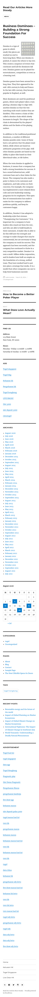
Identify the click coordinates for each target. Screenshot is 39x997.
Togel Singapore (9, 972)
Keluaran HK (8, 967)
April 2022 (9, 547)
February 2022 (11, 553)
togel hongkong (10, 691)
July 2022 (9, 539)
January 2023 (10, 521)
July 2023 (9, 503)
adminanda (10, 277)
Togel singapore (9, 369)
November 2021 (11, 562)
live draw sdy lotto (10, 946)
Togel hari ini (8, 753)
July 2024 (9, 468)
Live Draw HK (8, 978)
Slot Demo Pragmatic (11, 782)
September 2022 (12, 533)
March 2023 (10, 515)
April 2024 (9, 477)
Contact (8, 667)
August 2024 (10, 465)
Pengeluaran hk (9, 387)
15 (29, 606)
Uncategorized (8, 279)
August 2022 (10, 536)
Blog (7, 664)
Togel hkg (7, 375)
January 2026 (10, 454)
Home (5, 962)
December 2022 (11, 524)
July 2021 (8, 574)
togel (7, 641)
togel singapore (9, 759)
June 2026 (9, 439)
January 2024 (10, 486)
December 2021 (11, 559)
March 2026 (10, 448)
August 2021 (10, 571)
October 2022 (10, 530)
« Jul (9, 623)
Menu (6, 16)
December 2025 (11, 457)
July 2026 (9, 436)
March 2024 (10, 480)
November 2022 (11, 527)
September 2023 (12, 498)
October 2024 (10, 459)
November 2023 (11, 492)
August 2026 (10, 433)
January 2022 (10, 556)
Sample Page (10, 670)
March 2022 (10, 550)
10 (5, 606)
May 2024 (9, 474)
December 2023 (11, 489)
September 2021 (11, 568)
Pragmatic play (9, 776)
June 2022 (9, 542)
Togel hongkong (10, 392)
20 (19, 610)
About (7, 661)
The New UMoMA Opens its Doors (19, 673)
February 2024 (11, 483)
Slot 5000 (7, 404)
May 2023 (9, 509)
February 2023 (11, 518)
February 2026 (11, 451)
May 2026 (9, 442)
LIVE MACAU (8, 398)
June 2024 (9, 471)
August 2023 (10, 500)
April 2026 (9, 445)
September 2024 (12, 462)
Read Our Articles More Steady (13, 991)
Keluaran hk (8, 381)
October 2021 (10, 565)
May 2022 (9, 544)
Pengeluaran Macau (11, 788)
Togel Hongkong (10, 770)
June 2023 (9, 506)
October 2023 (10, 495)
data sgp (6, 765)
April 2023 (9, 512)
